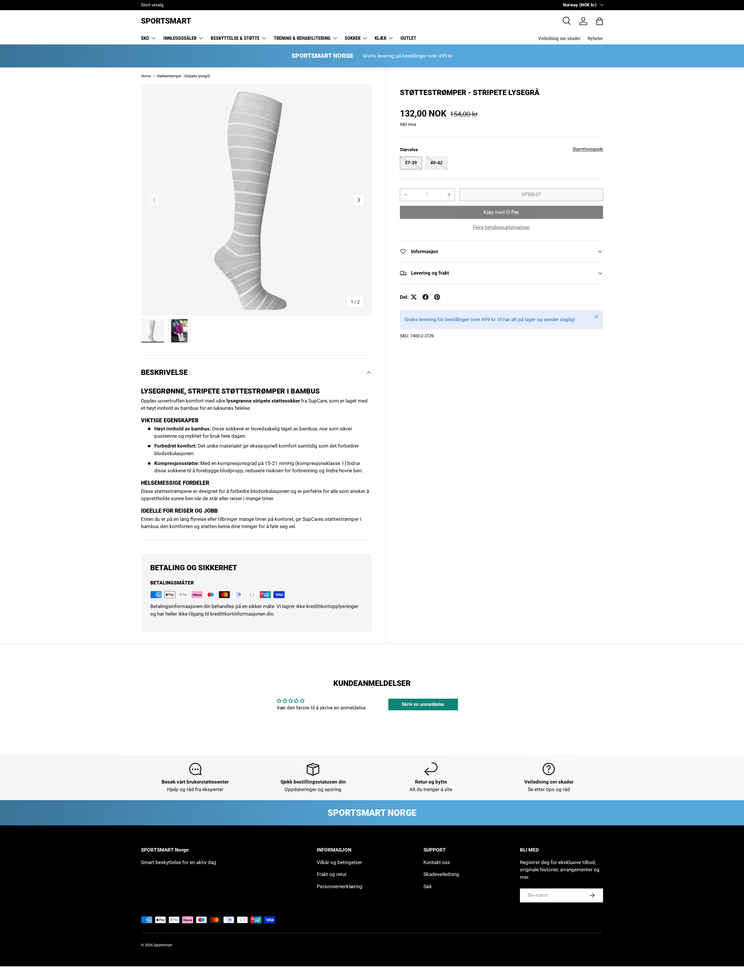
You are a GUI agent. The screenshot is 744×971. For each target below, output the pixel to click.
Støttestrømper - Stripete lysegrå (183, 76)
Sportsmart (163, 945)
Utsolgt (531, 194)
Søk (427, 886)
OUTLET (408, 38)
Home (146, 76)
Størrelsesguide (588, 149)
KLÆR (380, 38)
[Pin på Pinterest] (437, 297)
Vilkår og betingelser (339, 862)
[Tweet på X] (414, 297)
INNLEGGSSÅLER (179, 38)
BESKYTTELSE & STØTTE (235, 38)
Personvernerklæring (339, 886)
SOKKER (352, 38)
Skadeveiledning (441, 874)
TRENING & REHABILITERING (302, 38)
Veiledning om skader (559, 38)
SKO (145, 38)
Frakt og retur (332, 874)
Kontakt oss (436, 862)
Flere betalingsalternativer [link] (501, 227)
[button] (599, 21)
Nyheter (595, 38)
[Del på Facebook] (425, 297)
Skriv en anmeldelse (423, 704)
